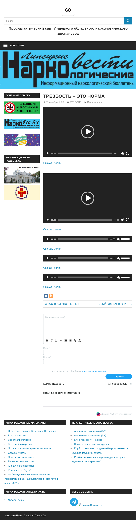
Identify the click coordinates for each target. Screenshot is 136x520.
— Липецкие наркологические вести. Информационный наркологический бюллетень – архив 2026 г (32, 479)
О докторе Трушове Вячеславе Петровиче (32, 431)
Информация (94, 102)
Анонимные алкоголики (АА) (90, 431)
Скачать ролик (52, 163)
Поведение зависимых (21, 457)
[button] (87, 131)
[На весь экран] (128, 153)
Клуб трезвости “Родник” (88, 439)
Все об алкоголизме (19, 439)
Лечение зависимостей (21, 461)
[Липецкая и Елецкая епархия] (22, 182)
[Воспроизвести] (47, 153)
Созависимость (17, 452)
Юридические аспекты (21, 465)
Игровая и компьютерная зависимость (30, 448)
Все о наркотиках (18, 435)
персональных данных (94, 371)
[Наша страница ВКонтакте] (90, 505)
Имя (46, 348)
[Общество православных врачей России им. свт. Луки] (22, 199)
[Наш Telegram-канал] (74, 505)
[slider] (126, 239)
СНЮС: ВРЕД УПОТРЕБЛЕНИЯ (63, 303)
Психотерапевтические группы (91, 444)
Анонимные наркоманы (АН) (90, 435)
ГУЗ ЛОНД (75, 102)
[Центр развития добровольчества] (22, 145)
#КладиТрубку (16, 499)
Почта (47, 357)
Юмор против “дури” (19, 470)
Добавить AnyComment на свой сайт (117, 414)
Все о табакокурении (20, 444)
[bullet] (70, 340)
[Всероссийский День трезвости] (22, 112)
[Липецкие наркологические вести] (22, 128)
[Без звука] (122, 153)
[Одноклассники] (51, 296)
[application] (87, 132)
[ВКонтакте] (46, 296)
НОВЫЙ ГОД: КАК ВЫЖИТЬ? (113, 303)
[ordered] (65, 340)
